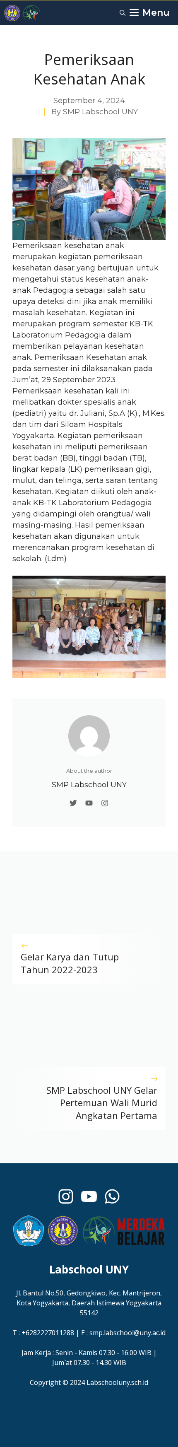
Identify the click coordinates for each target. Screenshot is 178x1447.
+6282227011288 (48, 1332)
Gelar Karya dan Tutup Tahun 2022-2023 (70, 963)
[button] (122, 12)
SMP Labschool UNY (100, 111)
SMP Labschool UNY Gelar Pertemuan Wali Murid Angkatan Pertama (101, 1103)
